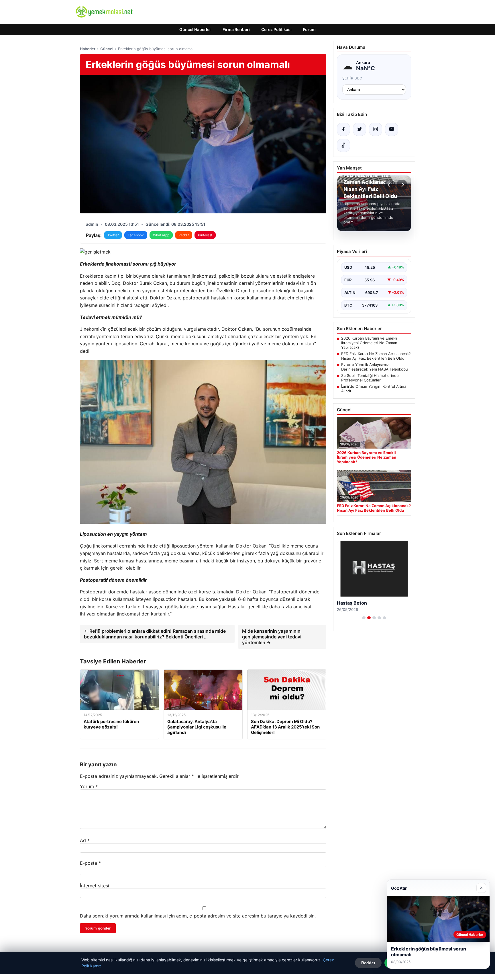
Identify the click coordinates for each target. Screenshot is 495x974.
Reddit (183, 235)
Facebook (136, 235)
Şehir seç (352, 78)
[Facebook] (343, 129)
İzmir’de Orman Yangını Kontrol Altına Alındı (373, 388)
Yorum (89, 786)
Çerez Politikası (276, 29)
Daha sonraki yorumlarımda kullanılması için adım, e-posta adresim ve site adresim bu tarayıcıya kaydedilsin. (198, 916)
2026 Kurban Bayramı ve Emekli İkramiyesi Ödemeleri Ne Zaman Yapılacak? (369, 343)
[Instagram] (375, 129)
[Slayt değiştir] (364, 617)
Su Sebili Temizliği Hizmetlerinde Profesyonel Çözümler (370, 377)
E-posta (90, 863)
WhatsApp (161, 235)
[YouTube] (391, 129)
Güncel (106, 48)
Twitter (113, 235)
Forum (309, 29)
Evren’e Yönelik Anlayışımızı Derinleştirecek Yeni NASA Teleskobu (374, 366)
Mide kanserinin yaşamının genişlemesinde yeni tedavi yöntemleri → (271, 636)
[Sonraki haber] (402, 185)
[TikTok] (343, 145)
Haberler (87, 48)
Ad (85, 840)
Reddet (368, 963)
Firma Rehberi (236, 29)
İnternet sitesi (94, 886)
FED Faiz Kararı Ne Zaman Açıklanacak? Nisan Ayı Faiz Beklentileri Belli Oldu (376, 356)
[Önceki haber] (390, 185)
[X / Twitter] (359, 129)
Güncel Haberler (195, 29)
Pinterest (205, 235)
